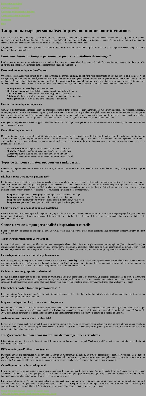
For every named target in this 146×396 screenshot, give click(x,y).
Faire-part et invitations (11, 3)
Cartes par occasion (10, 7)
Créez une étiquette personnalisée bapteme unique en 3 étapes (28, 393)
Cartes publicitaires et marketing (15, 15)
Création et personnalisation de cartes (18, 11)
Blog (3, 23)
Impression (6, 19)
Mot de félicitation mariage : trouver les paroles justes (25, 391)
